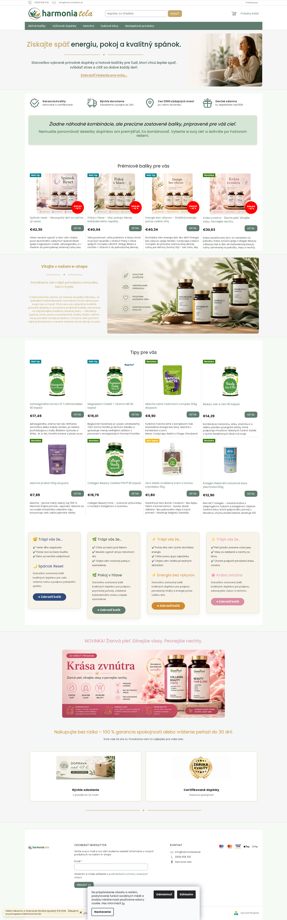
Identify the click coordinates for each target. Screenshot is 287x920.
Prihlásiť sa (84, 885)
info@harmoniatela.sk (188, 852)
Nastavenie (102, 912)
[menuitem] (37, 26)
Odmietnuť (164, 894)
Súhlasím (186, 894)
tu (123, 903)
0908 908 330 (183, 857)
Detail (77, 228)
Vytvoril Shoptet (249, 913)
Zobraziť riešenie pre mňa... (104, 75)
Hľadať (175, 13)
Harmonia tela (183, 862)
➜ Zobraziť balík (49, 597)
